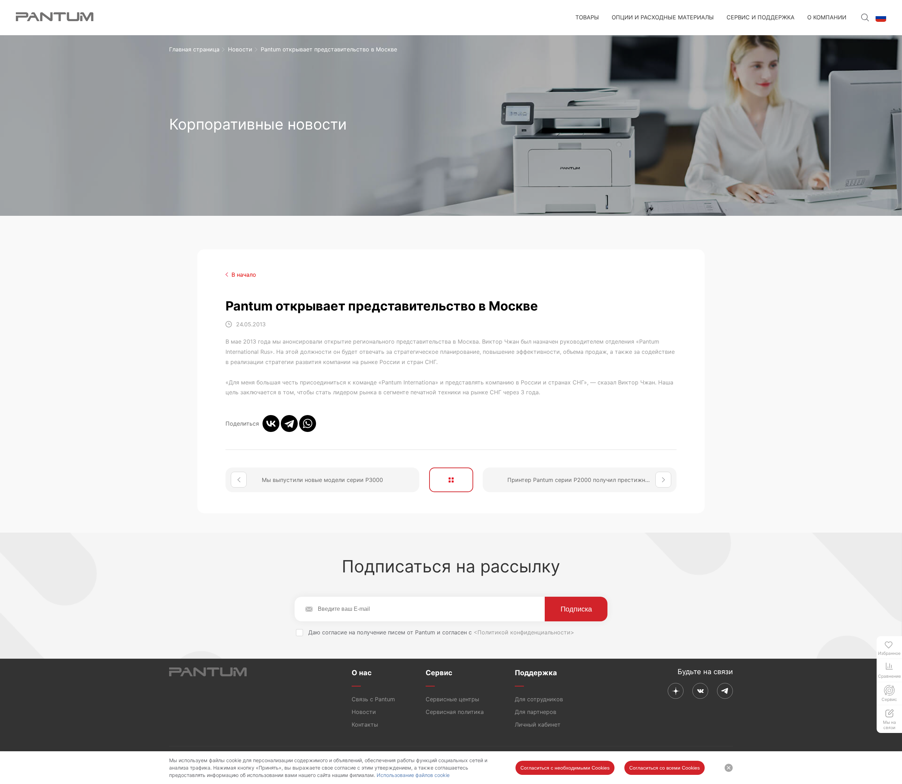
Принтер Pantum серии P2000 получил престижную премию (591, 479)
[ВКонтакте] (270, 423)
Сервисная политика (455, 711)
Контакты (365, 724)
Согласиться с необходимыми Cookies (565, 768)
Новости (240, 49)
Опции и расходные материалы (663, 17)
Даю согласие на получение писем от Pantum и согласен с (440, 632)
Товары (587, 17)
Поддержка (536, 673)
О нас (362, 673)
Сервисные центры (452, 699)
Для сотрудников (539, 699)
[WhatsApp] (307, 423)
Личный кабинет (538, 724)
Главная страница (194, 49)
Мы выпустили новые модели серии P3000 (322, 479)
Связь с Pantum (373, 699)
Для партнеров (535, 711)
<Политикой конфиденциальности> (524, 632)
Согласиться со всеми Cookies (664, 768)
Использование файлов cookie (413, 775)
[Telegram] (289, 423)
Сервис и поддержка (761, 17)
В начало (243, 274)
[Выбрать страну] (881, 17)
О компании (826, 17)
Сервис (439, 673)
